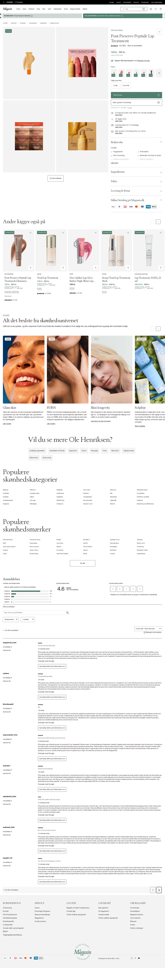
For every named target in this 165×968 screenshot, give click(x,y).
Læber (32, 497)
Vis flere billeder (56, 178)
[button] (151, 9)
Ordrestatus (7, 908)
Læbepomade (128, 451)
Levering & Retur (120, 190)
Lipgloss (140, 500)
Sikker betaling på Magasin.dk (127, 200)
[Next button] (163, 16)
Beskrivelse (117, 142)
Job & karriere (135, 918)
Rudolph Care (115, 539)
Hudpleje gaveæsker (37, 451)
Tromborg (140, 546)
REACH (5, 931)
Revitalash (113, 546)
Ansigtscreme (34, 493)
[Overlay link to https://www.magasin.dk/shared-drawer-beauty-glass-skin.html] (23, 369)
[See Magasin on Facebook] (135, 959)
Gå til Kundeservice (10, 914)
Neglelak (60, 490)
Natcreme (115, 451)
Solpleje (6, 497)
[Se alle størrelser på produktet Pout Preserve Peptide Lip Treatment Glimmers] (11, 292)
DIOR (71, 274)
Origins (5, 550)
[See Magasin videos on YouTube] (138, 959)
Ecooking (60, 550)
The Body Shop (35, 539)
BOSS (85, 553)
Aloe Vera (86, 490)
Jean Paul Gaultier (62, 553)
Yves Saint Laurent (9, 546)
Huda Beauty (141, 553)
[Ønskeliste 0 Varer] (155, 9)
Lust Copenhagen (156, 2)
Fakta (114, 181)
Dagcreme (73, 451)
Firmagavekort (103, 911)
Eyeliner (86, 493)
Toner (104, 451)
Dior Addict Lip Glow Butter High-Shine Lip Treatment (81, 281)
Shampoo (60, 504)
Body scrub (47, 458)
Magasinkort (39, 918)
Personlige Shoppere (42, 911)
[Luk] (118, 508)
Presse (132, 925)
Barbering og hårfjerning (145, 504)
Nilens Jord (141, 543)
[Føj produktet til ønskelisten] (159, 32)
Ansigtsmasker (8, 500)
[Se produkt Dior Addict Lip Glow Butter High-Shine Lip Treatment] (83, 250)
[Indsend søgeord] (123, 9)
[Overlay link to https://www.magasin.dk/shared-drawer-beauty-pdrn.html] (67, 369)
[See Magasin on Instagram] (131, 959)
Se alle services (40, 921)
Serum (84, 451)
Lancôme (60, 543)
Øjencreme (34, 458)
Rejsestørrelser (142, 490)
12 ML (115, 85)
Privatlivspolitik (8, 921)
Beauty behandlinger (42, 914)
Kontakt (6, 911)
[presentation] (159, 73)
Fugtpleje (60, 497)
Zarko (5, 553)
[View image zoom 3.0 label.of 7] (29, 136)
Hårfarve (33, 490)
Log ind (130, 107)
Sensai (39, 274)
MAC (4, 543)
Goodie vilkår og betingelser (13, 928)
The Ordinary (87, 546)
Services (136, 2)
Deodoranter (87, 500)
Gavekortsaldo (103, 914)
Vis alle (82, 563)
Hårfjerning (60, 500)
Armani (112, 553)
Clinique (140, 539)
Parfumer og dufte (143, 497)
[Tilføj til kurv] (30, 267)
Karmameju (33, 543)
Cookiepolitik (8, 925)
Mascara (113, 490)
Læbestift (113, 500)
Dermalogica (114, 543)
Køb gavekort (103, 908)
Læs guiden (7, 423)
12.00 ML (126, 85)
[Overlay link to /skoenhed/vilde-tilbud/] (123, 16)
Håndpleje (33, 504)
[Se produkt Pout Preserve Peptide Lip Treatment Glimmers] (18, 250)
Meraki (59, 546)
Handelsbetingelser (10, 918)
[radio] (114, 73)
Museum (133, 921)
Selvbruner (60, 493)
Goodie (111, 2)
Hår (111, 493)
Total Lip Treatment (47, 278)
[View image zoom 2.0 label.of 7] (82, 63)
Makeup (5, 490)
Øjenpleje (113, 497)
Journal (118, 2)
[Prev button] (1, 16)
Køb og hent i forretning (122, 102)
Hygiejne (6, 504)
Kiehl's (85, 543)
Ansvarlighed (127, 2)
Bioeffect (86, 539)
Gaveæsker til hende (57, 451)
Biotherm (113, 550)
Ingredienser (118, 172)
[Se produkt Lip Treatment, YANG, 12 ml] (149, 250)
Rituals (59, 539)
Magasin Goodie (144, 61)
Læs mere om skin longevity (101, 421)
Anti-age (33, 500)
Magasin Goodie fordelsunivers (78, 908)
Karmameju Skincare (141, 274)
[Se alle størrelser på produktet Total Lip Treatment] (39, 289)
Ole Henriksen (117, 30)
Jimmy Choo (34, 550)
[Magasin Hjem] (7, 9)
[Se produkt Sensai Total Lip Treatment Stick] (116, 250)
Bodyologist (34, 553)
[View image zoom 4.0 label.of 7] (82, 136)
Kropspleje (140, 493)
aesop (85, 550)
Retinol (112, 504)
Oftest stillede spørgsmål (76, 914)
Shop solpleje (140, 426)
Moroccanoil (34, 546)
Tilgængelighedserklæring (12, 935)
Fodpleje (6, 493)
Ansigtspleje (87, 497)
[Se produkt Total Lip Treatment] (51, 250)
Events (37, 908)
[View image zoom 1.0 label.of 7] (29, 63)
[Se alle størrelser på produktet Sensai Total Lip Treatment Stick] (104, 292)
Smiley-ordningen (136, 928)
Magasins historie (136, 914)
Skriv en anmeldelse (135, 46)
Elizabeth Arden (142, 550)
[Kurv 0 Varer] (160, 9)
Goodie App (71, 911)
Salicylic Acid (87, 504)
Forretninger (145, 2)
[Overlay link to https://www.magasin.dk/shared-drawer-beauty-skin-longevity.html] (111, 369)
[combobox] (133, 9)
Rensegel (94, 451)
